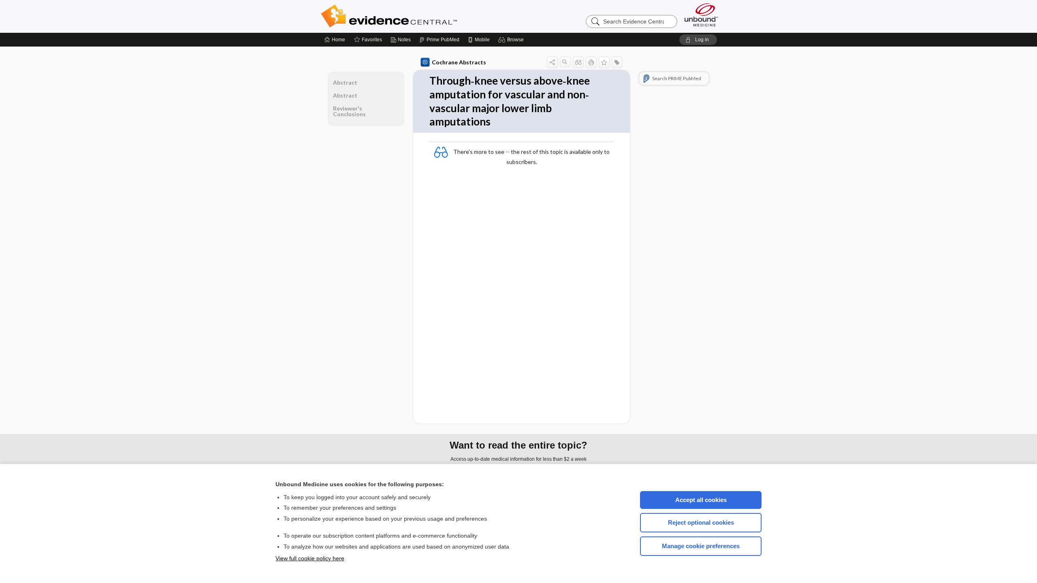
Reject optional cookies (701, 522)
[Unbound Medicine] (701, 15)
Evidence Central (421, 16)
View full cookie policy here (309, 558)
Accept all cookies (701, 499)
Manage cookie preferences (701, 546)
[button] (512, 40)
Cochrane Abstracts (459, 62)
